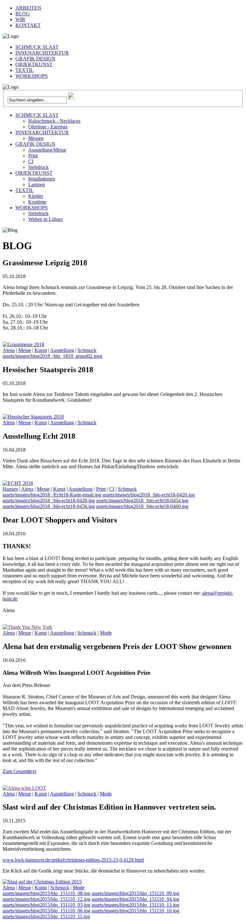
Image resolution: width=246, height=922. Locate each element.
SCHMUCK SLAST (37, 47)
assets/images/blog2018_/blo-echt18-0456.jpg (49, 506)
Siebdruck (38, 167)
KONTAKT (28, 25)
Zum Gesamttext (19, 771)
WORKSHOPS (31, 76)
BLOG (22, 13)
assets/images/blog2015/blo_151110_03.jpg (46, 905)
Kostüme (37, 202)
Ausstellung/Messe (47, 150)
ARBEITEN (28, 8)
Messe (24, 350)
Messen (36, 138)
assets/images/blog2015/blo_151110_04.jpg (135, 899)
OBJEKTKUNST (34, 64)
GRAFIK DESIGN (35, 58)
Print (33, 155)
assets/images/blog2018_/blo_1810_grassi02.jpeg (52, 356)
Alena (9, 350)
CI (30, 161)
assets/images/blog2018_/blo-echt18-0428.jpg (49, 500)
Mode (106, 633)
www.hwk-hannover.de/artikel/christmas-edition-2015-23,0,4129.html (73, 860)
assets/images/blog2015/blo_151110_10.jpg (135, 910)
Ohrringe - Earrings (48, 126)
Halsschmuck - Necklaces (54, 121)
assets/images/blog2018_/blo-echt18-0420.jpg (148, 494)
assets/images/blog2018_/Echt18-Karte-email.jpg (52, 494)
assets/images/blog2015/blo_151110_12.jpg (46, 899)
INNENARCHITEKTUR (42, 53)
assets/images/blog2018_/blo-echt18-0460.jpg (142, 506)
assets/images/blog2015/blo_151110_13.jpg (135, 905)
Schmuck (87, 350)
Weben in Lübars (45, 219)
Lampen (36, 184)
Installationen (41, 178)
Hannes (10, 489)
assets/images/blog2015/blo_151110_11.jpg (46, 916)
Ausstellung (62, 350)
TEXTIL (24, 70)
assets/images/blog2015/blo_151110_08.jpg (46, 893)
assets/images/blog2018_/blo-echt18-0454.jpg (142, 500)
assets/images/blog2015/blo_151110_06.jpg (46, 910)
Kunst (41, 350)
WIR (20, 19)
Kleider (35, 196)
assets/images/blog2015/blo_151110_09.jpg (135, 893)
